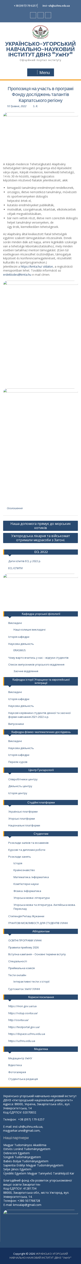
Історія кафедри (18, 637)
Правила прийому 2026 (23, 947)
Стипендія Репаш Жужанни (26, 916)
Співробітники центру (23, 779)
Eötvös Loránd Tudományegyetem (27, 1149)
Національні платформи (24, 825)
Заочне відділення (26, 671)
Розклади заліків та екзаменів (28, 843)
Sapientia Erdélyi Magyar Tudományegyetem (33, 1165)
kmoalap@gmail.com (27, 1205)
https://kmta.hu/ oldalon (37, 266)
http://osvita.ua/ (18, 1020)
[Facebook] (33, 15)
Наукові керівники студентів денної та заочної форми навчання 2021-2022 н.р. (39, 715)
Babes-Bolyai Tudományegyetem (25, 1161)
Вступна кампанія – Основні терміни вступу (37, 954)
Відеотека (15, 1065)
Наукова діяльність (21, 644)
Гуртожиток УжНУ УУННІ (24, 989)
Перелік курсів (17, 762)
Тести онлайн (17, 975)
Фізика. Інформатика (27, 891)
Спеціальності (17, 961)
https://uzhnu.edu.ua (21, 1041)
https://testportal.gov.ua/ (24, 1027)
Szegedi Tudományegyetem (22, 1157)
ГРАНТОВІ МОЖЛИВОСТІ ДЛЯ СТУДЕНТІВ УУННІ (38, 923)
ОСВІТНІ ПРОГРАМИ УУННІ (25, 940)
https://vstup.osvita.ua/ (23, 1013)
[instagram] (48, 15)
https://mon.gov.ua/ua (22, 1006)
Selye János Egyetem (17, 1169)
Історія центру (17, 793)
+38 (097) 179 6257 (25, 5)
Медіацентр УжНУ (20, 1058)
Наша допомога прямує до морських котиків (40, 525)
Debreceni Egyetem (16, 1153)
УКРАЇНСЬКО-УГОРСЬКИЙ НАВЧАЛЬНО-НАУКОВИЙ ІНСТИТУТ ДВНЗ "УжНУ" (40, 49)
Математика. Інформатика (31, 877)
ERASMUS (20, 650)
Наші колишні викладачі (29, 629)
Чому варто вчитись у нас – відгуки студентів (38, 658)
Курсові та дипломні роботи (26, 850)
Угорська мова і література (32, 898)
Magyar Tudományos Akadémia (24, 1145)
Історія (18, 863)
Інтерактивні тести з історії (31, 981)
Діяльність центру (20, 786)
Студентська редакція (23, 1079)
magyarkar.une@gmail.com (21, 1130)
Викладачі (15, 623)
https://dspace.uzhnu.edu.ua (26, 1034)
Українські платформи (23, 811)
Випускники (16, 724)
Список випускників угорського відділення (36, 664)
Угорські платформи (21, 818)
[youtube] (41, 15)
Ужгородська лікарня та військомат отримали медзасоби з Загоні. (40, 538)
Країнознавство (24, 870)
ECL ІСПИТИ (15, 568)
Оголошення (15, 508)
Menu (44, 72)
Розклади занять (19, 856)
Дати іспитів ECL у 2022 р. (24, 561)
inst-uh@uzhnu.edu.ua (56, 5)
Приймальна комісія (21, 968)
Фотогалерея (17, 1072)
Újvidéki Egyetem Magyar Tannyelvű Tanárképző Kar (38, 1173)
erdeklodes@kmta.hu (17, 274)
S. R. (35, 106)
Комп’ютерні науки (26, 884)
